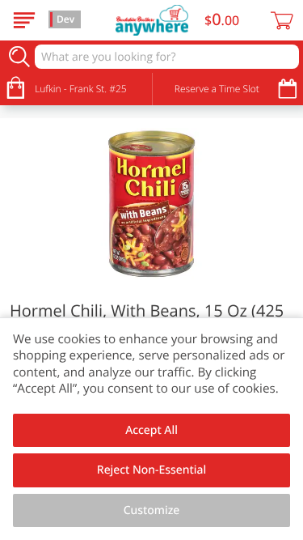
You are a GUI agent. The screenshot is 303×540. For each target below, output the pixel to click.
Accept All (151, 430)
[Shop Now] (24, 20)
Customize (152, 510)
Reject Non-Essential (151, 470)
